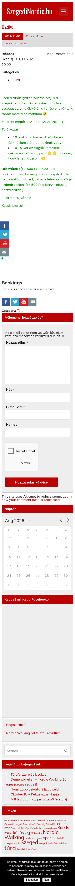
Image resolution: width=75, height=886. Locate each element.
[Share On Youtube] (23, 302)
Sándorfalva (60, 843)
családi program (46, 820)
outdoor (29, 838)
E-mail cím (15, 407)
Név (10, 389)
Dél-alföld (51, 824)
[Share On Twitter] (15, 302)
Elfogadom (32, 879)
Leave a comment (16, 43)
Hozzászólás (17, 342)
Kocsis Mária (34, 36)
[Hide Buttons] (2, 259)
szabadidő (59, 838)
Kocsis (63, 827)
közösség (21, 832)
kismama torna (49, 828)
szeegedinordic (12, 843)
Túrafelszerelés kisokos (28, 774)
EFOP (7, 828)
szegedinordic (46, 843)
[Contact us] (32, 302)
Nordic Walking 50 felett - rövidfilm (33, 733)
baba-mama (10, 820)
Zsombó (21, 849)
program (38, 838)
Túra (16, 80)
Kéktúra (8, 833)
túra (10, 848)
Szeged (29, 842)
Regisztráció (15, 725)
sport (48, 837)
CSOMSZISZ (61, 820)
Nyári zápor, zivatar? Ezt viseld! (35, 789)
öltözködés (31, 849)
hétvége (25, 828)
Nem (47, 879)
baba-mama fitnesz (27, 820)
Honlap (12, 424)
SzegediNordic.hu (29, 11)
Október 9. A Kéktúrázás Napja (35, 794)
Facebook (15, 828)
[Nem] (70, 871)
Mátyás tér (36, 833)
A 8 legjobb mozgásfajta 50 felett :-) (39, 799)
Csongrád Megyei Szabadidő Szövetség (24, 824)
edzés (62, 823)
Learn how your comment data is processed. (37, 498)
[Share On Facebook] (6, 302)
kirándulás (35, 828)
